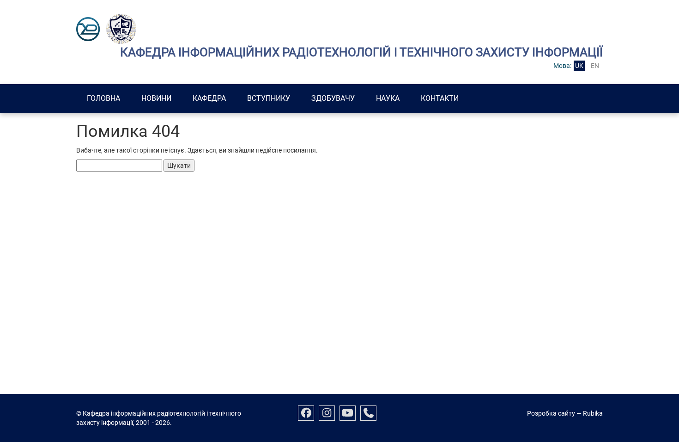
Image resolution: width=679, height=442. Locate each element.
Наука (388, 98)
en (595, 65)
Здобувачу (333, 98)
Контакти (440, 98)
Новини (156, 98)
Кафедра (209, 98)
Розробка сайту (551, 413)
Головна (103, 98)
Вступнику (268, 98)
